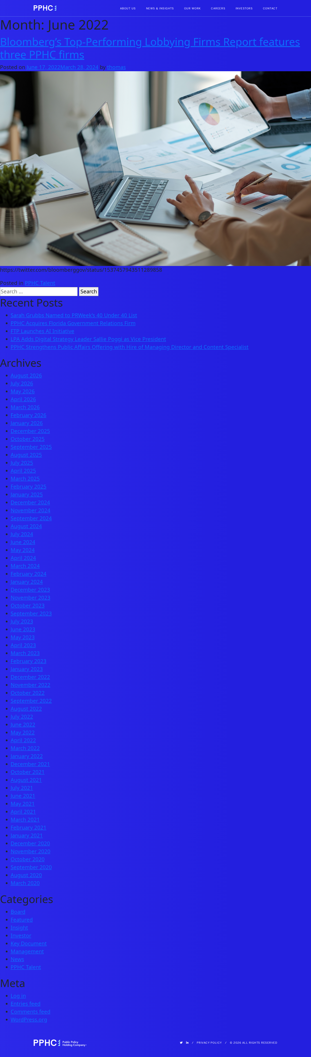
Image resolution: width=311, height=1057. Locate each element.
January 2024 (27, 581)
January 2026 (27, 423)
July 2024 (22, 534)
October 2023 (28, 605)
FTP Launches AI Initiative (42, 331)
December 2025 (30, 431)
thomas (116, 67)
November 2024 (30, 510)
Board (18, 911)
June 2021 (23, 795)
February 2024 (28, 573)
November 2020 (30, 851)
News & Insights (160, 8)
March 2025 (25, 478)
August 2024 (26, 526)
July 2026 (22, 383)
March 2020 (25, 883)
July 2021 (22, 787)
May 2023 (23, 637)
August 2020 (26, 875)
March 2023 (25, 653)
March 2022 (25, 748)
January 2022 (27, 756)
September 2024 (31, 518)
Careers (218, 8)
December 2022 (30, 677)
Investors (244, 8)
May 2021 (23, 803)
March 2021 (25, 819)
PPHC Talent (40, 283)
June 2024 (23, 542)
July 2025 (22, 462)
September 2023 (31, 613)
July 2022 (22, 716)
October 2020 (28, 859)
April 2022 (23, 740)
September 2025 (31, 446)
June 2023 (23, 629)
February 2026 (28, 415)
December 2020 (30, 843)
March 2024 (25, 565)
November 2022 (30, 684)
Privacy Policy (209, 1042)
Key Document (29, 943)
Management (27, 951)
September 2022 (31, 700)
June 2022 (23, 724)
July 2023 (22, 621)
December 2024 (30, 502)
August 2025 (26, 454)
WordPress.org (29, 1019)
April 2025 (23, 470)
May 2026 (23, 391)
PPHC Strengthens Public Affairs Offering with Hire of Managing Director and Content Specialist (130, 347)
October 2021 (28, 772)
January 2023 (27, 669)
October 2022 (28, 692)
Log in (18, 995)
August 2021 (26, 779)
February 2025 (28, 486)
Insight (19, 927)
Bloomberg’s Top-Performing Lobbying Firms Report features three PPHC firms (150, 47)
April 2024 (23, 557)
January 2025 (27, 494)
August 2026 (26, 375)
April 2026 (23, 399)
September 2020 (31, 867)
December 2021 (30, 764)
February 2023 (28, 661)
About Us (128, 8)
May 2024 (23, 550)
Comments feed (30, 1011)
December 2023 (30, 589)
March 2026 (25, 407)
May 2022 (23, 732)
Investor (21, 935)
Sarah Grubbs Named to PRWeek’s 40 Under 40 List (74, 315)
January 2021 (27, 835)
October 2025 (28, 438)
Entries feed (25, 1003)
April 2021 (23, 811)
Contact (270, 8)
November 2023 (30, 597)
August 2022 (26, 708)
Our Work (192, 8)
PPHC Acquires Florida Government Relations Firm (73, 323)
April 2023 (23, 645)
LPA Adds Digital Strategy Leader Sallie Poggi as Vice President (88, 339)
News (17, 959)
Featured (22, 919)
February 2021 (28, 827)
